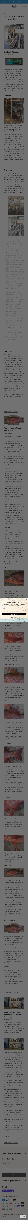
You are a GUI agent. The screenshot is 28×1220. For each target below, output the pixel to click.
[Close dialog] (26, 599)
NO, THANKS (14, 617)
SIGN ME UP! (14, 614)
